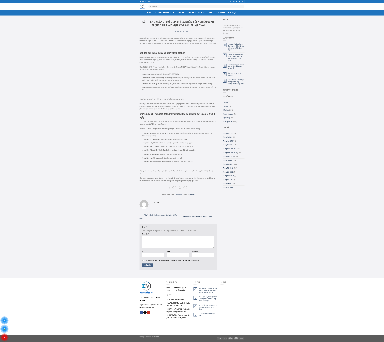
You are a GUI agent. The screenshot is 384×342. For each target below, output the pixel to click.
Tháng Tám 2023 (228, 164)
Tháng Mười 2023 (228, 156)
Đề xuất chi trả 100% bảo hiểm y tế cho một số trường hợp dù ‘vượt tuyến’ (236, 82)
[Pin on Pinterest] (182, 187)
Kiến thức (226, 110)
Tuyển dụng (232, 13)
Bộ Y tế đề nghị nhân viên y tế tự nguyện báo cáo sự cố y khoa (236, 67)
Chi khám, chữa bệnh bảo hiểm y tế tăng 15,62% (197, 216)
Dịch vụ (181, 13)
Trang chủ (151, 13)
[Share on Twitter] (174, 187)
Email (169, 251)
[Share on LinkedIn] (185, 187)
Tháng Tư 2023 (227, 180)
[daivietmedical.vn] (142, 6)
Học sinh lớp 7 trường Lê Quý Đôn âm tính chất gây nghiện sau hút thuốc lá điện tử (236, 47)
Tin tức (201, 13)
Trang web (195, 251)
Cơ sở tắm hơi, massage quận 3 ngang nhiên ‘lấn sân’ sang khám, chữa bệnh (235, 57)
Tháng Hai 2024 (228, 141)
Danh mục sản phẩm (166, 13)
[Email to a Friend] (178, 187)
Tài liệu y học (220, 13)
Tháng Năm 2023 (228, 176)
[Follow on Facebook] (155, 1)
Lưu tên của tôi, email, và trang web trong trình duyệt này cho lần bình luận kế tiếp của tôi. (172, 260)
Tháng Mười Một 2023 (230, 153)
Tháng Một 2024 (228, 145)
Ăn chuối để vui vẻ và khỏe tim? (234, 74)
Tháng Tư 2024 (227, 133)
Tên (143, 251)
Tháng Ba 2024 (227, 137)
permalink (192, 194)
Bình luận (145, 234)
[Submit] (242, 6)
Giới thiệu (192, 13)
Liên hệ (209, 13)
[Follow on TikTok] (157, 1)
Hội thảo (225, 106)
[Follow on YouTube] (159, 1)
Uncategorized (178, 19)
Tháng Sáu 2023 (228, 172)
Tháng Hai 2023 (228, 187)
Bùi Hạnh (185, 31)
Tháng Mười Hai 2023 (229, 149)
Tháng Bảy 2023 (228, 168)
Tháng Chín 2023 (228, 160)
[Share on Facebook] (171, 187)
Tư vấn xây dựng (228, 114)
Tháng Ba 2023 (227, 183)
